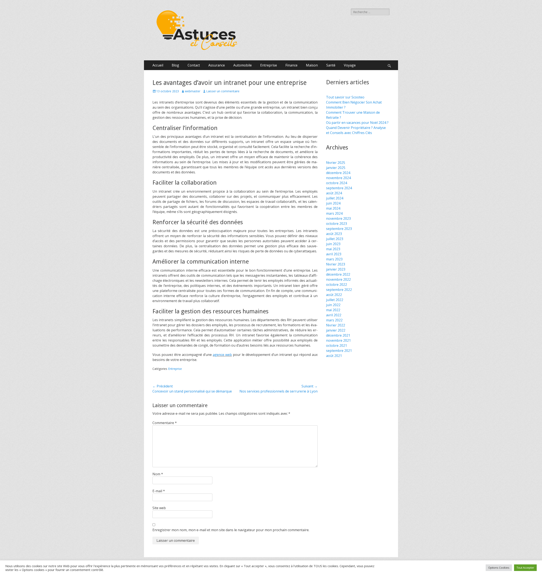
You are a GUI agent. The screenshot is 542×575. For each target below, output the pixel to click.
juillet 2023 (334, 238)
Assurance (216, 65)
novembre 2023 (338, 218)
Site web (159, 508)
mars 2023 (334, 259)
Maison (312, 65)
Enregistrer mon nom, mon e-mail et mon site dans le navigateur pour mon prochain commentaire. (230, 530)
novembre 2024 (338, 178)
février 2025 (335, 162)
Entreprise (268, 65)
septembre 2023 (339, 228)
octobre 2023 (336, 223)
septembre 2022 (339, 289)
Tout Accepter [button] (525, 567)
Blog (175, 65)
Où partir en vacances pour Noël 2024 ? (357, 122)
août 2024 (334, 193)
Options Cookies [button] (498, 567)
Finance (291, 65)
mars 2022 (334, 320)
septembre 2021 (339, 350)
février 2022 (335, 325)
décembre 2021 (338, 335)
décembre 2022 (338, 274)
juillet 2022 (334, 299)
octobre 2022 (336, 284)
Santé (330, 65)
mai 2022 (333, 310)
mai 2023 (333, 249)
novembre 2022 (338, 279)
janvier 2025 (335, 167)
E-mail (158, 491)
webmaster (192, 91)
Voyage (350, 65)
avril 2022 (333, 315)
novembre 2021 (338, 340)
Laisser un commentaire (222, 91)
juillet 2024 (334, 198)
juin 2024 (333, 203)
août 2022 (334, 294)
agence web (222, 354)
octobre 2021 (336, 345)
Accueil (157, 65)
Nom (157, 474)
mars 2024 (334, 213)
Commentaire (164, 422)
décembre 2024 (338, 172)
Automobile (242, 65)
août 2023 (334, 233)
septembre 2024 (339, 188)
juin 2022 (333, 305)
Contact (194, 65)
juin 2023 (333, 244)
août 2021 (334, 355)
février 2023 (335, 264)
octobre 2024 (336, 183)
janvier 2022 (335, 330)
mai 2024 (333, 208)
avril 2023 (333, 254)
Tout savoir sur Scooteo (345, 97)
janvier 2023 (335, 269)
